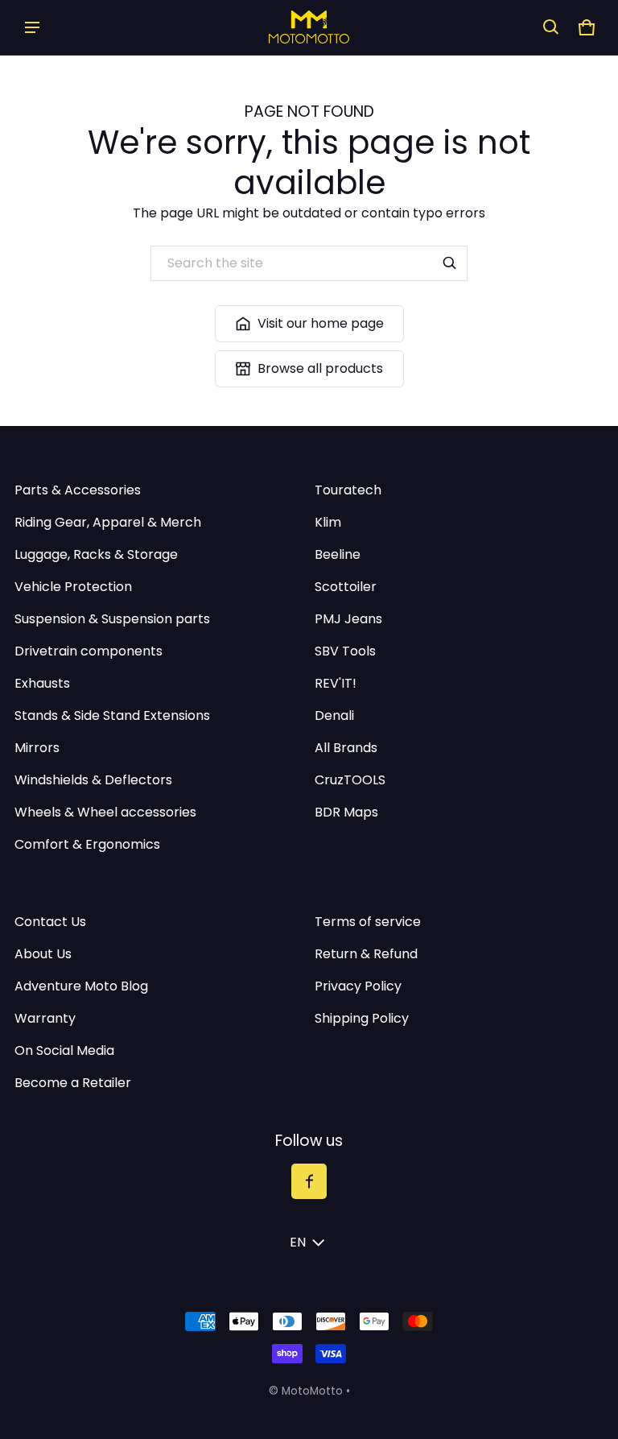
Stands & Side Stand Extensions (112, 715)
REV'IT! (335, 683)
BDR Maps (346, 812)
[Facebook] (309, 1181)
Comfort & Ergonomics (87, 844)
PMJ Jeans (348, 619)
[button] (551, 27)
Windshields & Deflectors (93, 780)
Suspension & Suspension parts (112, 619)
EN (298, 1242)
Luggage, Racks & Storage (96, 554)
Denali (334, 715)
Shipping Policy (362, 1018)
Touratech (348, 490)
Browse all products (320, 368)
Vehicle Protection (73, 586)
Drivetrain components (88, 651)
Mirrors (37, 747)
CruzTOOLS (350, 780)
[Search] (450, 263)
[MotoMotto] (309, 26)
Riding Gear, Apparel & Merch (107, 522)
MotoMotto (312, 1391)
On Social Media (64, 1050)
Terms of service (368, 921)
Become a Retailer (72, 1082)
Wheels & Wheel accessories (105, 812)
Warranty (45, 1018)
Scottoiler (346, 586)
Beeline (337, 554)
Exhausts (42, 683)
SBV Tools (345, 651)
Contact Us (50, 921)
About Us (43, 954)
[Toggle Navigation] (32, 27)
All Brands (346, 747)
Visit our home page (321, 323)
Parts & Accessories (77, 490)
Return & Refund (366, 954)
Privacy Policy (358, 986)
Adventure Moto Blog (81, 986)
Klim (328, 522)
